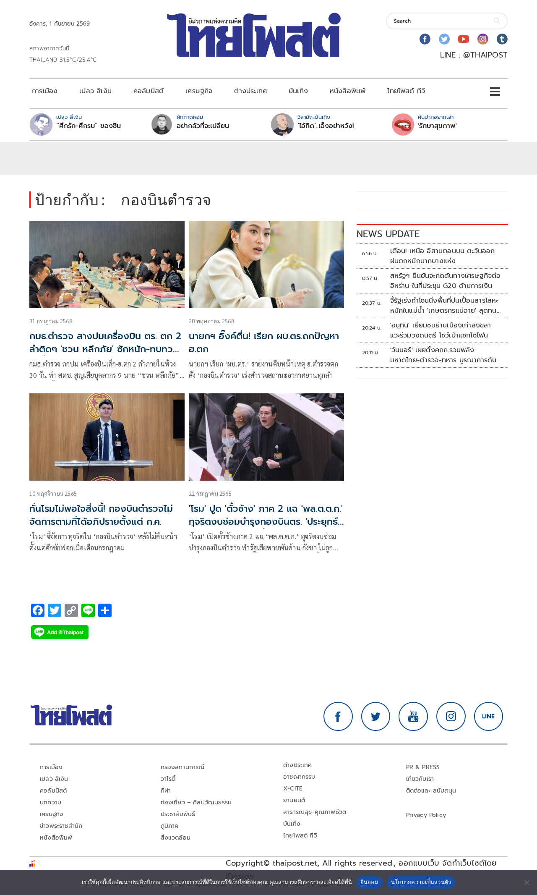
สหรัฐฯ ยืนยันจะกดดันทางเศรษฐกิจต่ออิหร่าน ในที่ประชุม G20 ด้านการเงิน (445, 281)
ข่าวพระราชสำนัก (61, 826)
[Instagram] (483, 39)
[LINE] (489, 716)
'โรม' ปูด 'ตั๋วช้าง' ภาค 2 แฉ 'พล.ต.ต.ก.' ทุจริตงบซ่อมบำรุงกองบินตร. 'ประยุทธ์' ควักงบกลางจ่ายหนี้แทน (266, 522)
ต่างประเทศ (250, 91)
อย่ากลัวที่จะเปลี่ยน (203, 126)
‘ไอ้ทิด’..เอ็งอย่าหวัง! (325, 126)
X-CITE (292, 788)
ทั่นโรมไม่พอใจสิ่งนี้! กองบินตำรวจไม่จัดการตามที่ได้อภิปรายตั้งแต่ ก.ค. (101, 515)
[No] (526, 882)
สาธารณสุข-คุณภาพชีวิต (314, 812)
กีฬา (166, 790)
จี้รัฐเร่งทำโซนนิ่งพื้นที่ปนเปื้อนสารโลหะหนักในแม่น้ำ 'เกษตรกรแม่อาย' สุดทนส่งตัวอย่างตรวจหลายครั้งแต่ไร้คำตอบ (445, 306)
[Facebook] (425, 39)
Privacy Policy (426, 815)
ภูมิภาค (170, 826)
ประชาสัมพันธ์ (178, 814)
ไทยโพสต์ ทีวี (406, 91)
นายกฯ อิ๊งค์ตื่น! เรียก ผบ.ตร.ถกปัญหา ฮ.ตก (264, 342)
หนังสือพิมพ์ (347, 91)
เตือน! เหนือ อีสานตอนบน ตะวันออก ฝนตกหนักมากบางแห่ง (442, 256)
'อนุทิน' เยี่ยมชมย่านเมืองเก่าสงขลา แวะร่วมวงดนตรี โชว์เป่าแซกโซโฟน (440, 330)
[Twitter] (444, 39)
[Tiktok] (502, 39)
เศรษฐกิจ (198, 91)
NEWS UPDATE (388, 234)
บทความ (50, 802)
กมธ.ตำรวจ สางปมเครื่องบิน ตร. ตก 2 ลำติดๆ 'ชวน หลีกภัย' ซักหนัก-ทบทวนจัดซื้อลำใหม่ (105, 349)
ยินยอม (369, 882)
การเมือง (44, 91)
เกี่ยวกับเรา (420, 779)
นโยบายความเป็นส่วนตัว (421, 882)
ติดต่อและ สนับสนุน (431, 790)
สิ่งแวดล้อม (175, 837)
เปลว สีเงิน (95, 91)
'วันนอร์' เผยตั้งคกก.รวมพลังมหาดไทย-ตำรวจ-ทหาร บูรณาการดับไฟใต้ (443, 355)
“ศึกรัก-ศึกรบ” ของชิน (88, 126)
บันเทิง (298, 91)
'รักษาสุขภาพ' (437, 126)
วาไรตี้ (168, 779)
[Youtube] (463, 39)
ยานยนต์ (294, 800)
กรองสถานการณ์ (183, 767)
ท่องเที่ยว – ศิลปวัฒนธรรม (196, 802)
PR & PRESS (423, 767)
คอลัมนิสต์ (148, 91)
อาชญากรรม (299, 776)
